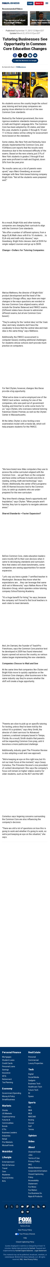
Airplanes (6, 1175)
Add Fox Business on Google (26, 60)
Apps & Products (35, 1196)
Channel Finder (34, 1152)
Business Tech (34, 1084)
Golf (30, 1126)
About (31, 1147)
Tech (31, 1069)
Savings (5, 1070)
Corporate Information (37, 1171)
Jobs (30, 1155)
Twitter (20, 55)
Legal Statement (40, 1251)
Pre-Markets (7, 1142)
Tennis (31, 1129)
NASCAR (32, 1117)
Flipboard (28, 1206)
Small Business (8, 1099)
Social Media (33, 1077)
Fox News (32, 1187)
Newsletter (44, 1206)
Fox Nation (32, 1190)
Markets (6, 1105)
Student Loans (8, 1060)
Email (35, 55)
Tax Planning (7, 1082)
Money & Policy (8, 1096)
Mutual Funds (7, 1145)
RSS (38, 1206)
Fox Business (10, 3)
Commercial (33, 1060)
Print (30, 55)
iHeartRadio (28, 1212)
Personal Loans (8, 1066)
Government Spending (11, 1093)
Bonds (4, 1126)
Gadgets (31, 1080)
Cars (4, 1171)
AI (29, 1093)
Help (25, 1238)
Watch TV (39, 3)
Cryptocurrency (8, 1117)
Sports (32, 1102)
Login (30, 3)
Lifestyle (6, 1157)
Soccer (31, 1123)
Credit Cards (7, 1063)
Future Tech (33, 1090)
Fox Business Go (35, 1193)
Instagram (17, 1206)
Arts (4, 1181)
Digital (30, 1074)
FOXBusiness (21, 67)
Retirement (7, 1079)
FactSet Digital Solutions (24, 1251)
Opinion (32, 1135)
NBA (30, 1110)
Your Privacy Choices (27, 1234)
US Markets (7, 1113)
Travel (4, 1168)
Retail (4, 1139)
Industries (6, 1136)
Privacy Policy (34, 1161)
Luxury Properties (35, 1063)
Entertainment (8, 1162)
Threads (25, 55)
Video (31, 1141)
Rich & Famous (8, 1165)
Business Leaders (9, 1133)
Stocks (5, 1110)
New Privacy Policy (25, 1230)
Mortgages (6, 1057)
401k (4, 1076)
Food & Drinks (7, 1178)
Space (31, 1096)
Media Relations (35, 1168)
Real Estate (34, 1052)
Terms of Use (34, 1158)
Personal (32, 1057)
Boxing (31, 1120)
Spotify (22, 1212)
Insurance (6, 1073)
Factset (32, 1248)
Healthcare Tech (35, 1087)
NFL (29, 1107)
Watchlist (7, 1151)
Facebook (15, 55)
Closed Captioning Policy (25, 1242)
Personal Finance (11, 1052)
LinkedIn (33, 1206)
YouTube (22, 1206)
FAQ (30, 1164)
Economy (7, 1088)
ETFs (4, 1129)
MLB (30, 1113)
